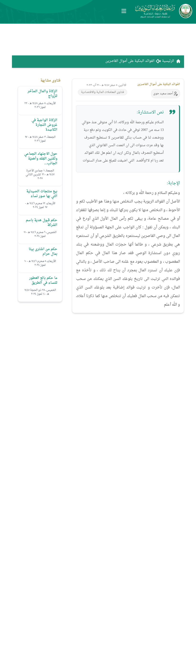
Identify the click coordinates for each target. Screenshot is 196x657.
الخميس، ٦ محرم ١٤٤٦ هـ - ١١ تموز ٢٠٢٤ (40, 234)
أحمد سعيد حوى (163, 93)
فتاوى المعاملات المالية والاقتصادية (102, 92)
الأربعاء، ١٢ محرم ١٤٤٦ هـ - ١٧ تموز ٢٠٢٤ (40, 205)
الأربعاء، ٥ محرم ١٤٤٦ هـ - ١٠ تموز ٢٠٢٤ (40, 263)
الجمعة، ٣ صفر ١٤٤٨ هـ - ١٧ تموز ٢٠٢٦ (40, 139)
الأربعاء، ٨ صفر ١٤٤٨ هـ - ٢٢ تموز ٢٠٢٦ (40, 105)
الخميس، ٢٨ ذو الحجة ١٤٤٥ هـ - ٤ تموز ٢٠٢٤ (40, 292)
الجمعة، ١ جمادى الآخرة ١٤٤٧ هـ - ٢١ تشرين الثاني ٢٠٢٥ (40, 174)
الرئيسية (168, 61)
